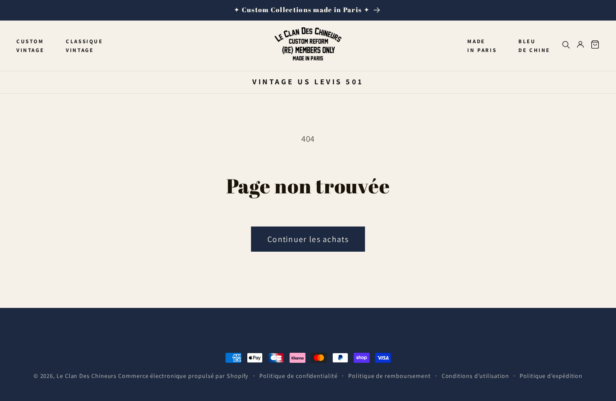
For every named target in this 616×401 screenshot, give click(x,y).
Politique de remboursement (389, 376)
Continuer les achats (308, 239)
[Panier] (595, 46)
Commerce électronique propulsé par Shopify (183, 376)
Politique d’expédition (551, 376)
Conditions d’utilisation (475, 376)
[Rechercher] (565, 46)
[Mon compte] (580, 46)
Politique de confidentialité (298, 376)
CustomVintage (30, 46)
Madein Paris (482, 46)
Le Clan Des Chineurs (86, 376)
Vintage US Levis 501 (308, 81)
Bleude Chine (534, 46)
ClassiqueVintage (84, 46)
